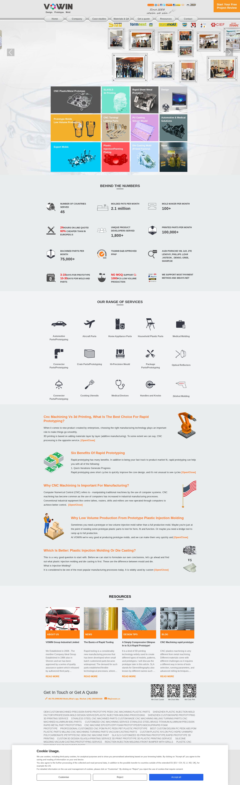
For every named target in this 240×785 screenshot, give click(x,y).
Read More (52, 676)
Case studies (99, 19)
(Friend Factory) (141, 147)
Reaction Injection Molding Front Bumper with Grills (139, 742)
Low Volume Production (67, 121)
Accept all (176, 777)
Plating (113, 149)
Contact (188, 19)
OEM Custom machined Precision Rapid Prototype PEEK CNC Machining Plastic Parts (97, 712)
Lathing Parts (110, 119)
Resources (166, 19)
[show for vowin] (120, 52)
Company (77, 19)
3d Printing (109, 91)
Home (55, 19)
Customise (63, 777)
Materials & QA (121, 19)
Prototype (142, 91)
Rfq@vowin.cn (113, 699)
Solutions (173, 119)
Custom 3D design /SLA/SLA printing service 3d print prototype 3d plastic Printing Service (114, 738)
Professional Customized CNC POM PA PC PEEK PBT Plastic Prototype (103, 728)
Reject (120, 777)
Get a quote (144, 19)
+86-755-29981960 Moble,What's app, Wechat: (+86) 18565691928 (74, 699)
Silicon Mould (140, 119)
